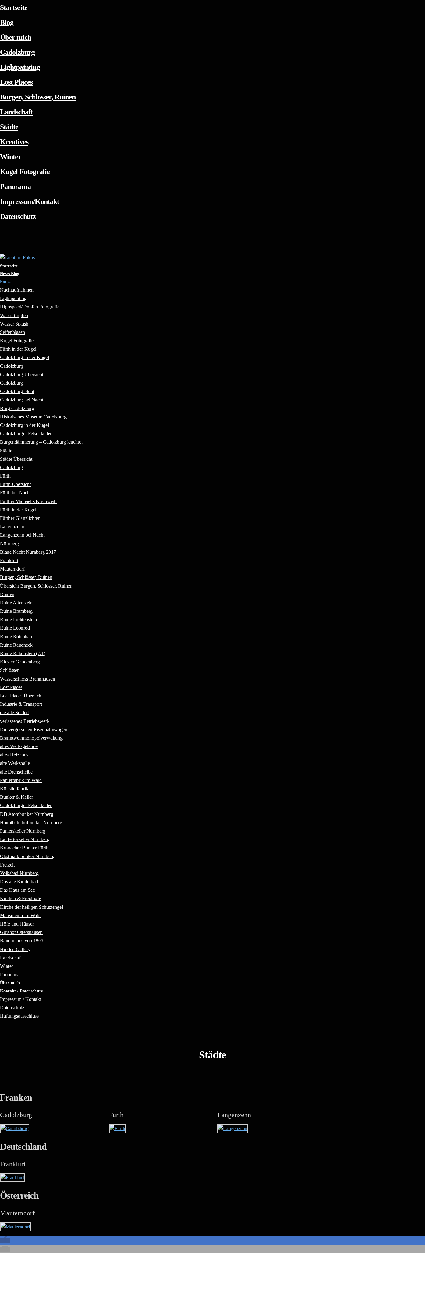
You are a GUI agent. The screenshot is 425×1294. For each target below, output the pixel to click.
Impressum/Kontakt (29, 201)
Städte (9, 127)
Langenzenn (234, 1115)
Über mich (15, 37)
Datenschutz (18, 216)
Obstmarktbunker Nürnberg (27, 856)
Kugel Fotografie (25, 172)
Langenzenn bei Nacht (22, 535)
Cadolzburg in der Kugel (24, 357)
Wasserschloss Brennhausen (27, 679)
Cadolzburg (17, 52)
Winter (10, 157)
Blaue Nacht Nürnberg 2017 (28, 552)
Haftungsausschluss (19, 1016)
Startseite (13, 7)
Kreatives (14, 142)
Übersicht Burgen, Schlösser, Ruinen (36, 586)
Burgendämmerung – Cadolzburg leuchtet (41, 442)
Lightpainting (20, 67)
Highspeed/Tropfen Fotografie (29, 306)
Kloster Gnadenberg (20, 661)
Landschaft (16, 112)
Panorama (15, 187)
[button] (5, 1240)
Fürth (116, 1115)
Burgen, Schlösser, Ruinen (38, 97)
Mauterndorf (17, 1213)
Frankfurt (13, 1164)
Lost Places (16, 82)
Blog (6, 22)
